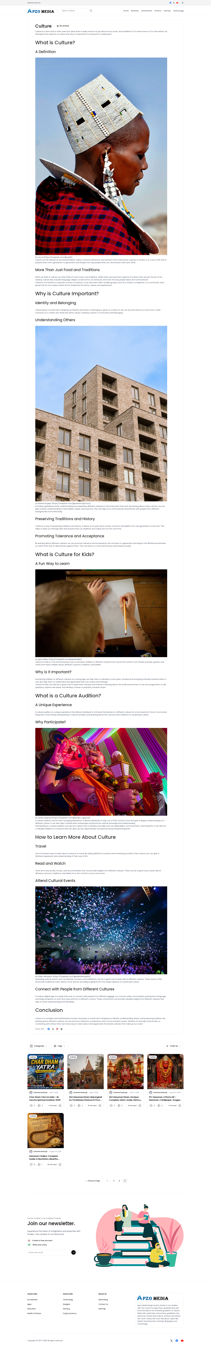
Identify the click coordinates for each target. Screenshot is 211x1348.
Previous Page (92, 1181)
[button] (182, 3)
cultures (110, 996)
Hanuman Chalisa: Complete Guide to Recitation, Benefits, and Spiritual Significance (43, 1158)
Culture (33, 1057)
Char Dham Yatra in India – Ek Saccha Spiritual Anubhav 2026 (44, 1098)
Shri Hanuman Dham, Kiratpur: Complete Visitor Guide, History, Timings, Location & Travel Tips (125, 1099)
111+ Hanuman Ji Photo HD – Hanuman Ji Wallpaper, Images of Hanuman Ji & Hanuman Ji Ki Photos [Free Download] (164, 1099)
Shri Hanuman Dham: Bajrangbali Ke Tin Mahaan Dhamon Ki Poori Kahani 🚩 (85, 1099)
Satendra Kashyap (40, 1092)
